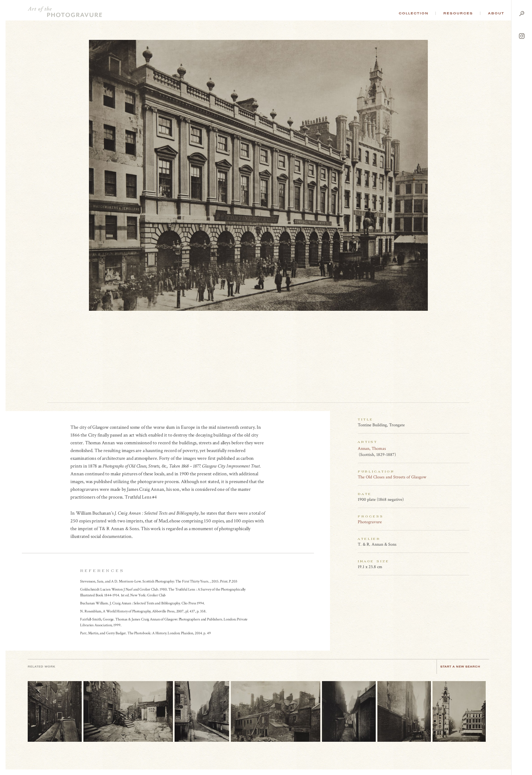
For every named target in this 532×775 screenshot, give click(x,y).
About (496, 13)
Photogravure (370, 522)
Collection (413, 13)
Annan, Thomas (372, 448)
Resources (458, 13)
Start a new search (460, 666)
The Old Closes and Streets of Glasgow (392, 477)
